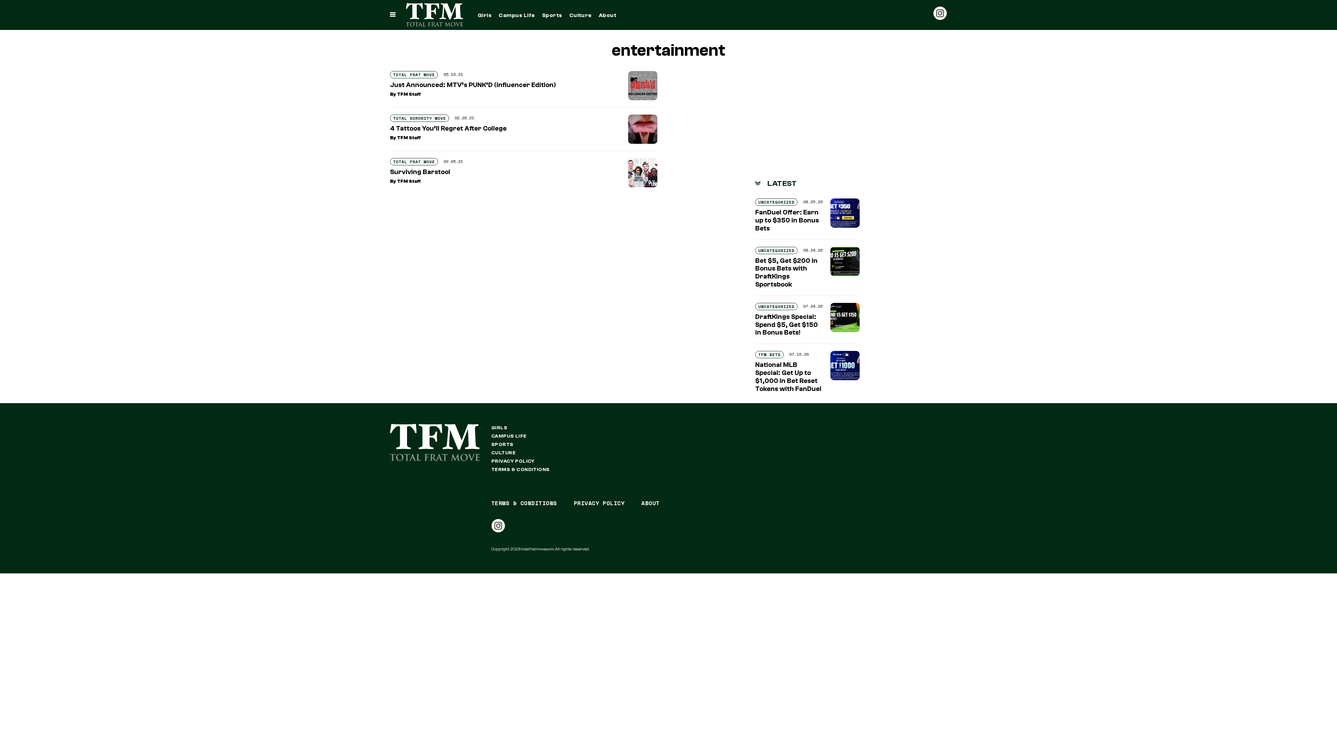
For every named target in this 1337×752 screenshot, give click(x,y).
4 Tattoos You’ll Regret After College (448, 128)
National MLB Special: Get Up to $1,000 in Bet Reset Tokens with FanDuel (788, 376)
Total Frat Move (414, 75)
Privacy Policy (513, 461)
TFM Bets (769, 355)
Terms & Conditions (520, 469)
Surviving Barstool (420, 172)
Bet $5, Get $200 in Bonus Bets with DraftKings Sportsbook (786, 272)
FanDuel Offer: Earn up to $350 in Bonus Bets (787, 220)
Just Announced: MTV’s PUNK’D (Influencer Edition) (473, 85)
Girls (485, 15)
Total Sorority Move (419, 118)
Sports (552, 15)
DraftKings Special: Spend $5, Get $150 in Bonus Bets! (786, 325)
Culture (580, 15)
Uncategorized (776, 202)
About (607, 15)
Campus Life (517, 15)
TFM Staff (409, 94)
